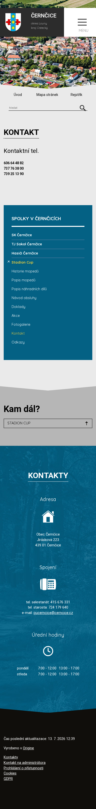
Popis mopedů (23, 280)
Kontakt (18, 333)
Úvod (18, 95)
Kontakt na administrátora (25, 763)
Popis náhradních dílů (29, 289)
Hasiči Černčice (25, 253)
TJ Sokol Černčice (27, 244)
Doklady (18, 307)
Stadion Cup (22, 262)
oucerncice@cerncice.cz (53, 613)
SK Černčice (22, 235)
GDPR (8, 779)
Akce (16, 315)
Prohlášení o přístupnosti (23, 768)
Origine (28, 748)
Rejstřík (76, 95)
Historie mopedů (25, 271)
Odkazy (18, 342)
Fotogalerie (21, 324)
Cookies (10, 773)
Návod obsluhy (24, 298)
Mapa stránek (47, 95)
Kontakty (11, 757)
